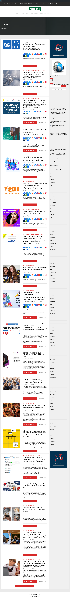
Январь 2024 (52, 246)
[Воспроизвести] (51, 78)
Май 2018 (52, 438)
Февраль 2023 (53, 272)
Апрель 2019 (52, 406)
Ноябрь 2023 (52, 252)
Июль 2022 (52, 292)
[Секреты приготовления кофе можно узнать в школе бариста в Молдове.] (11, 522)
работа (37, 155)
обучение (37, 70)
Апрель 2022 (52, 301)
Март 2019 (52, 409)
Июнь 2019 (52, 400)
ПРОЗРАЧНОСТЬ (51, 3)
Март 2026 (52, 185)
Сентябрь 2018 (53, 426)
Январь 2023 (52, 275)
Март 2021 (52, 339)
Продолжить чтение (29, 122)
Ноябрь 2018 (52, 420)
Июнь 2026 (52, 176)
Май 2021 (52, 333)
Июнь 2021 (52, 330)
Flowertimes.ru (32, 596)
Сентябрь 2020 (53, 356)
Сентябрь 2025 (53, 202)
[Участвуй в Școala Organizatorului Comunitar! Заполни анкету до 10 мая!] (11, 490)
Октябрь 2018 (52, 423)
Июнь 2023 (52, 260)
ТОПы (36, 3)
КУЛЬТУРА (14, 3)
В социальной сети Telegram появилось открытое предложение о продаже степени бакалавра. (34, 459)
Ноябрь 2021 (52, 316)
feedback (32, 51)
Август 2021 (52, 324)
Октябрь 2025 (52, 199)
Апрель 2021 (52, 336)
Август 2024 (52, 225)
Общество (43, 70)
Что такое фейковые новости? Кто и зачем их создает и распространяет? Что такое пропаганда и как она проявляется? (35, 326)
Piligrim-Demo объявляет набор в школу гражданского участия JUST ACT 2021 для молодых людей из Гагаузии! (34, 433)
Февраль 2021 (53, 342)
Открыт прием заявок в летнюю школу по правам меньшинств (34, 406)
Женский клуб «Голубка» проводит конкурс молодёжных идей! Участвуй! (34, 213)
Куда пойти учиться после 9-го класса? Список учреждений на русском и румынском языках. (33, 380)
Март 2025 (52, 217)
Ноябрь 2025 (52, 196)
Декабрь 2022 (53, 278)
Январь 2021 (52, 345)
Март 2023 (52, 269)
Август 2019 (52, 394)
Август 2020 (52, 359)
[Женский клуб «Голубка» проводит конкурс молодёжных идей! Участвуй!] (11, 226)
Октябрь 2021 (52, 319)
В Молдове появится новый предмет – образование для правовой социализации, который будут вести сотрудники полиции (34, 535)
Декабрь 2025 (53, 193)
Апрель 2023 (52, 266)
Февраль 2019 (53, 412)
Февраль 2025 (53, 220)
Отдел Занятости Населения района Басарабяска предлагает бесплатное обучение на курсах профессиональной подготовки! (35, 131)
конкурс (32, 70)
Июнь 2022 (52, 295)
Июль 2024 (52, 228)
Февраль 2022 (53, 307)
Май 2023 (52, 263)
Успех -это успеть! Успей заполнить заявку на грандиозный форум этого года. (35, 269)
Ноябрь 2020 (52, 351)
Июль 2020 (52, 362)
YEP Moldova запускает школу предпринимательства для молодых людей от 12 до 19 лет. (33, 158)
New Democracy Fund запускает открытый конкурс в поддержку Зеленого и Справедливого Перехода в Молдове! (34, 75)
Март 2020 (52, 374)
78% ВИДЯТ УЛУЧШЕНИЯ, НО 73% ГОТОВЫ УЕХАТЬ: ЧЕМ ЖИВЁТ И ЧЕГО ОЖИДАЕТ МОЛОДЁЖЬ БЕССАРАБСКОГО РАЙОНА (58, 108)
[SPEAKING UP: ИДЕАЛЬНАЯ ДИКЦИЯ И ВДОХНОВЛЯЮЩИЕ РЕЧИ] (11, 367)
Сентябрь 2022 (53, 287)
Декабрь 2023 (53, 249)
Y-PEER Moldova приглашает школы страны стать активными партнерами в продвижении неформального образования (35, 185)
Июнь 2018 (52, 435)
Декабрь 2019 (53, 383)
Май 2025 (52, 214)
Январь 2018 (52, 447)
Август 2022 (52, 289)
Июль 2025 (52, 208)
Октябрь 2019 (52, 388)
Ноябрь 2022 (52, 281)
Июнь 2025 (52, 211)
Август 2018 (52, 429)
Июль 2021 (52, 327)
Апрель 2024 (52, 237)
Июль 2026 (52, 173)
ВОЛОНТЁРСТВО (23, 3)
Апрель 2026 (52, 182)
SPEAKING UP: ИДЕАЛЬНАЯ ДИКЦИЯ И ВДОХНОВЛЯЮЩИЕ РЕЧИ (33, 354)
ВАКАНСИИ (42, 3)
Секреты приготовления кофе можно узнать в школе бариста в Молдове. (34, 509)
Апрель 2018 (52, 441)
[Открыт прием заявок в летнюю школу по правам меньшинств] (11, 416)
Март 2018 (52, 444)
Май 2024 (52, 234)
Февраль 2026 (53, 188)
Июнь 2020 (52, 365)
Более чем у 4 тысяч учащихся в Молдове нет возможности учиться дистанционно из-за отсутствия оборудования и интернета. (34, 564)
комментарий (43, 122)
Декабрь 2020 (53, 348)
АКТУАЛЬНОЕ (7, 3)
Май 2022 (52, 298)
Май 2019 (52, 403)
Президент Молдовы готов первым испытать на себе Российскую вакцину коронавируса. (58, 154)
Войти (3, 0)
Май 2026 (52, 179)
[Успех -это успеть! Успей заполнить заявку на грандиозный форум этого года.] (11, 282)
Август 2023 (52, 257)
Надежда (52, 158)
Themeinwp (38, 596)
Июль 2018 (52, 432)
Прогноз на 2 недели (63, 90)
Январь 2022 (52, 310)
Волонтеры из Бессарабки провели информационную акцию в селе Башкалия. (58, 149)
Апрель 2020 (52, 371)
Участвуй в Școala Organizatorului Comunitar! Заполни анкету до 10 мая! (34, 485)
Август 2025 (52, 205)
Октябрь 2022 (52, 284)
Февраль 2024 (53, 243)
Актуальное (26, 70)
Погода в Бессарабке (58, 89)
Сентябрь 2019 (53, 391)
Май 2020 (52, 368)
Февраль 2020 (53, 377)
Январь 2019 (52, 415)
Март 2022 (52, 304)
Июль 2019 (52, 397)
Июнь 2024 (52, 231)
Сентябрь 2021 (53, 321)
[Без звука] (51, 83)
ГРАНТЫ (58, 3)
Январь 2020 (52, 380)
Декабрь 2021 (52, 313)
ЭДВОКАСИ (31, 3)
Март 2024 (52, 240)
